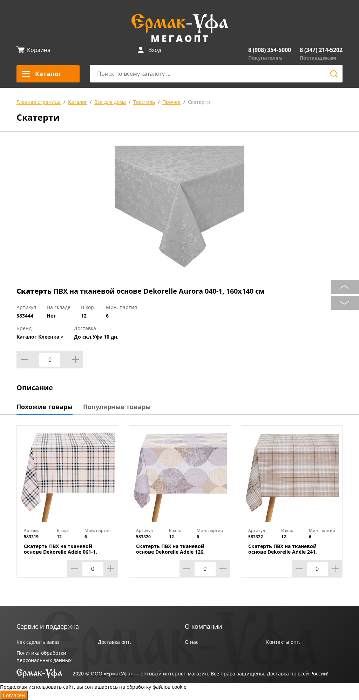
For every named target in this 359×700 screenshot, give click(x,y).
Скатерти (199, 102)
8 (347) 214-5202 (321, 50)
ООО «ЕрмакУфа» (112, 673)
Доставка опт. (114, 642)
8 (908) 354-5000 (269, 50)
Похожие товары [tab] (44, 406)
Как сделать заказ (38, 642)
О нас (191, 642)
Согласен (14, 695)
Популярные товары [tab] (117, 406)
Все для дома (110, 102)
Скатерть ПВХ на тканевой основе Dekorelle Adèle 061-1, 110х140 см (60, 552)
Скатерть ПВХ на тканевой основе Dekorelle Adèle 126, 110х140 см (170, 552)
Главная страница (38, 102)
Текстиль (144, 102)
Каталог (77, 102)
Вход (154, 50)
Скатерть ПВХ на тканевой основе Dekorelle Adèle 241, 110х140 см (282, 552)
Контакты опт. (283, 642)
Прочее (171, 102)
